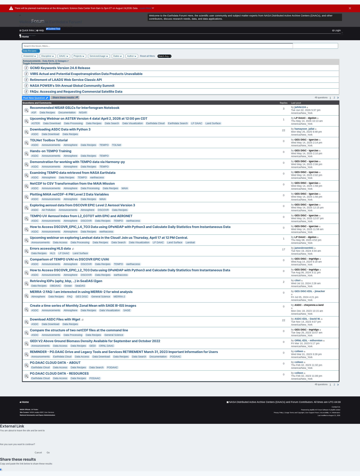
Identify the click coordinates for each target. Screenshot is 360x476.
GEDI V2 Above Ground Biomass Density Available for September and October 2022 (95, 341)
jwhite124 (300, 107)
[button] (334, 97)
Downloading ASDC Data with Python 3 (60, 129)
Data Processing (73, 123)
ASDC (34, 134)
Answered (28, 56)
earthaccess (97, 177)
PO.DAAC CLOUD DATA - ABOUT (55, 363)
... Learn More (145, 8)
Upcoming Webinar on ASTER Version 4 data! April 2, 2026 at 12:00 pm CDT (88, 119)
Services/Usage (98, 56)
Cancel (38, 452)
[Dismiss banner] (350, 8)
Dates (116, 56)
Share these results (63, 97)
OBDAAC (55, 285)
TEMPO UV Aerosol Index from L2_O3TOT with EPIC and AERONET (81, 216)
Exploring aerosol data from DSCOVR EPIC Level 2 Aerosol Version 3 (82, 205)
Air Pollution (48, 210)
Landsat (190, 242)
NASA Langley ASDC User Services (42, 412)
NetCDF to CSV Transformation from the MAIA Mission (72, 183)
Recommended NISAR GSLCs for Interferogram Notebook (74, 108)
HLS (52, 253)
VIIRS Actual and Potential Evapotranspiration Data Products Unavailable (86, 74)
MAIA (125, 188)
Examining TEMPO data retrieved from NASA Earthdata (72, 173)
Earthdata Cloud (155, 123)
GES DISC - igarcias (306, 139)
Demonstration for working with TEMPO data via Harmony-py (77, 162)
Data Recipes (47, 112)
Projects (78, 56)
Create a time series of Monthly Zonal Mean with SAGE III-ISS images (83, 306)
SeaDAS (80, 285)
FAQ (69, 296)
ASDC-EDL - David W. (307, 318)
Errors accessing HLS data (50, 248)
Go (48, 452)
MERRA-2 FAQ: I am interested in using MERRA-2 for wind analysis (81, 292)
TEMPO (104, 145)
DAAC (62, 56)
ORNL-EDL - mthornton (308, 340)
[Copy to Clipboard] (1, 469)
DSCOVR (103, 210)
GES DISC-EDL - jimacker (309, 291)
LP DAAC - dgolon (305, 118)
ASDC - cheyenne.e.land (309, 305)
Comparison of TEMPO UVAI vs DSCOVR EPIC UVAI (69, 259)
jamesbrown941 (303, 248)
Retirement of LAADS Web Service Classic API (66, 80)
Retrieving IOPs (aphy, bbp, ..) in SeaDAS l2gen (66, 281)
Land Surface (213, 123)
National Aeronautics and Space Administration (37, 415)
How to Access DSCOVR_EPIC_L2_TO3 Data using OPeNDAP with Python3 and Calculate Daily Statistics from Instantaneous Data (130, 270)
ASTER (35, 123)
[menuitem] (270, 402)
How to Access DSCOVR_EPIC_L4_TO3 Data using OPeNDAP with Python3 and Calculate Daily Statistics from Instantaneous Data (130, 227)
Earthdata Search (178, 123)
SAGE (126, 310)
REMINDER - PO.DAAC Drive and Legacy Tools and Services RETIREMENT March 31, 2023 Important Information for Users (124, 352)
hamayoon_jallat (304, 128)
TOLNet (116, 145)
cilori (297, 280)
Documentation (67, 112)
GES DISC (82, 296)
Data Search (112, 123)
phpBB (312, 410)
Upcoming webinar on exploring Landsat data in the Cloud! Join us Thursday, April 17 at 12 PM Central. (109, 238)
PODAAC (175, 356)
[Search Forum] (336, 44)
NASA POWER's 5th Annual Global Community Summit (72, 86)
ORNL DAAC (106, 345)
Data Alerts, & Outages (54, 61)
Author (130, 56)
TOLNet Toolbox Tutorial (49, 140)
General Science (100, 296)
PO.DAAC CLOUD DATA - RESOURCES (59, 373)
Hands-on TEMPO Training (50, 151)
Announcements (51, 145)
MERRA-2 (119, 296)
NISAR (83, 112)
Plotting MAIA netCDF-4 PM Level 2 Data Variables (69, 194)
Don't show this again (29, 35)
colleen (298, 351)
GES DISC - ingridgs (306, 258)
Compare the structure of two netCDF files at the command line (79, 330)
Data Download (52, 123)
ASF (33, 112)
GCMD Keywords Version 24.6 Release (60, 68)
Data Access (60, 242)
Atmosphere (70, 145)
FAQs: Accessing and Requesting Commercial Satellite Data (76, 92)
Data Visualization (132, 123)
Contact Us (336, 407)
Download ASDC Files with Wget (55, 319)
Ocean (68, 285)
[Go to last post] (307, 107)
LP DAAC (196, 123)
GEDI (92, 345)
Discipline (46, 56)
